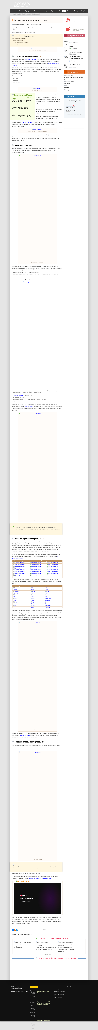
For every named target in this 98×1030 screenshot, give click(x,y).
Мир (32, 603)
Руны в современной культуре (20, 42)
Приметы (15, 11)
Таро (60, 11)
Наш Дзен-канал (58, 997)
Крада (32, 607)
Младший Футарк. (29, 406)
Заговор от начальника (59, 991)
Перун (32, 593)
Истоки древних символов (19, 38)
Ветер (46, 596)
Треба (32, 589)
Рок (14, 607)
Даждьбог (47, 600)
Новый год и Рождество (16, 980)
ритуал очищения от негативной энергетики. (40, 878)
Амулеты (47, 11)
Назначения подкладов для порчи (62, 992)
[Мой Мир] (17, 930)
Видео (32, 24)
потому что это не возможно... (71, 92)
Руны (64, 11)
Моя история (77, 27)
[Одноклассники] (15, 930)
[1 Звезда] (41, 929)
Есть (46, 603)
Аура (14, 13)
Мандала (83, 11)
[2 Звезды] (42, 929)
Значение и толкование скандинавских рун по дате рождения (76, 58)
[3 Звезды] (43, 929)
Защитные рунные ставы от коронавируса (22, 946)
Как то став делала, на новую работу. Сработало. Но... (73, 78)
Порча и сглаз (53, 980)
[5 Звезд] (45, 929)
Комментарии (37, 24)
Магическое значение (18, 40)
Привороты (77, 11)
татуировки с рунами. (24, 735)
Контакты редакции (59, 994)
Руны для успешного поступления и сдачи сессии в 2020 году (46, 948)
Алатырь (15, 589)
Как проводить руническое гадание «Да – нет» (24, 101)
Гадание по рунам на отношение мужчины (23, 107)
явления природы (18, 395)
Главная (14, 934)
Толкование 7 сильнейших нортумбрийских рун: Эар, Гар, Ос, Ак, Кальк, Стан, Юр (25, 115)
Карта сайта (57, 989)
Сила (14, 600)
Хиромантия (54, 11)
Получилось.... (67, 83)
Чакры (23, 13)
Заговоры (21, 11)
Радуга (15, 603)
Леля (46, 593)
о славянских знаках (23, 135)
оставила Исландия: (27, 122)
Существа (70, 11)
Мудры (18, 13)
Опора (32, 600)
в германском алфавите (30, 59)
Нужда (32, 596)
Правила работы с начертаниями (21, 44)
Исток (46, 589)
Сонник (28, 13)
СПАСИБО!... (66, 87)
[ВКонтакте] (13, 930)
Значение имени (38, 11)
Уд (14, 596)
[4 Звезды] (44, 929)
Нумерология (29, 11)
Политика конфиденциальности (62, 995)
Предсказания (35, 13)
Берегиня (47, 607)
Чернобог (15, 593)
